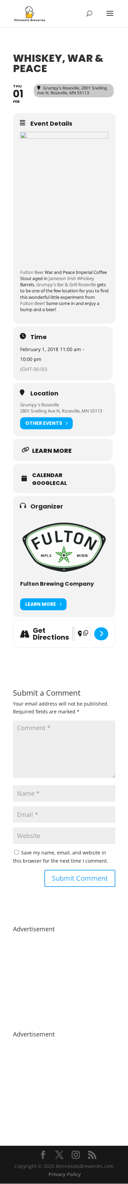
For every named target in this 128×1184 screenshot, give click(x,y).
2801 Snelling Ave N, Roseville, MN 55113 (61, 411)
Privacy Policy (64, 1174)
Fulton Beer (32, 272)
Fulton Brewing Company (57, 584)
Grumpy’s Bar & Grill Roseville (66, 284)
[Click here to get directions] (101, 633)
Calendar (47, 475)
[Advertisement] (64, 978)
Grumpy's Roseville (39, 405)
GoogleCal (49, 483)
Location (44, 393)
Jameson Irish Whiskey (71, 278)
